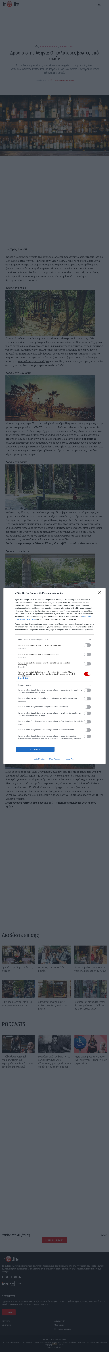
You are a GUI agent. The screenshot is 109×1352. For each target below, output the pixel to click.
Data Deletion (39, 759)
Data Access (54, 759)
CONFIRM (35, 749)
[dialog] (54, 676)
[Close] (100, 593)
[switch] (87, 645)
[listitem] (54, 639)
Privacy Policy (69, 759)
